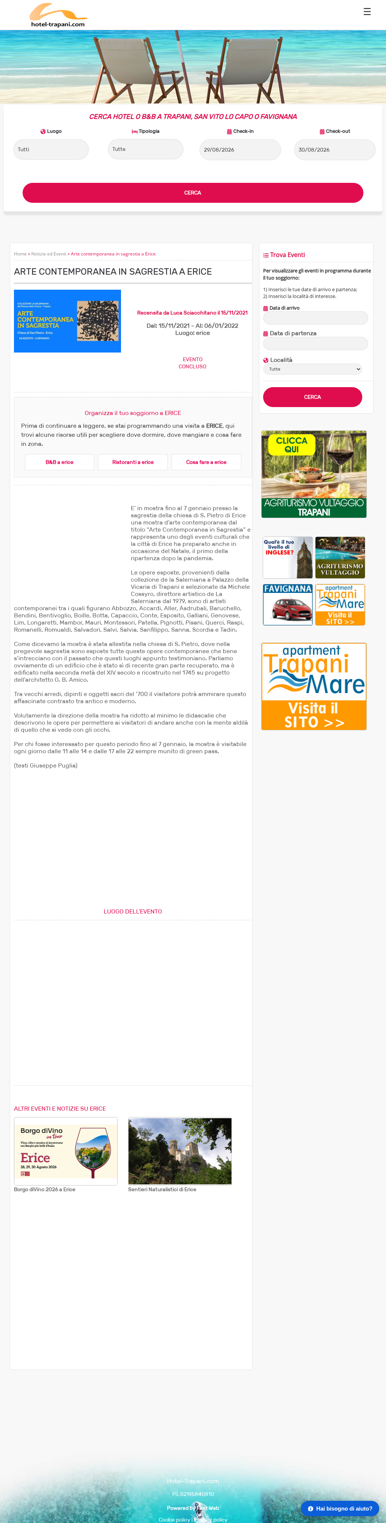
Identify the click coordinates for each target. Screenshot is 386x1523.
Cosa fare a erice (206, 462)
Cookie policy (174, 1520)
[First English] (288, 557)
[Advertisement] (70, 552)
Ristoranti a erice (133, 462)
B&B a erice (60, 462)
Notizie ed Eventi (48, 254)
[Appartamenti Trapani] (313, 728)
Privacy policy (211, 1520)
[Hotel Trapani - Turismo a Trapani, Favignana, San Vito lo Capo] (58, 26)
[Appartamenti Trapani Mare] (340, 604)
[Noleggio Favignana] (288, 604)
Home (20, 254)
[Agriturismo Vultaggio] (313, 516)
